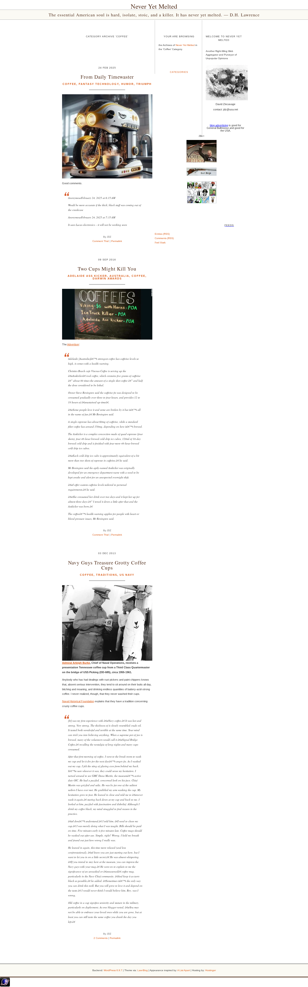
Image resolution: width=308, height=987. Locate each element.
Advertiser (73, 344)
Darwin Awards (107, 278)
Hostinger (210, 970)
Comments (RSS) (164, 238)
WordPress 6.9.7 (113, 970)
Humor (127, 83)
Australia (119, 275)
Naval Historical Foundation (78, 701)
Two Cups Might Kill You (107, 268)
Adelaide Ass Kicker (87, 275)
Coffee (69, 83)
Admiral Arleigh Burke (76, 662)
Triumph (144, 83)
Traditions (106, 574)
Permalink (116, 241)
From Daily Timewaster (107, 76)
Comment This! (100, 241)
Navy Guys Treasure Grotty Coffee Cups (107, 565)
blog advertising (219, 125)
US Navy (127, 574)
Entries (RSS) (162, 234)
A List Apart (183, 970)
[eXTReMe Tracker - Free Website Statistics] (5, 985)
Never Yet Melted (154, 6)
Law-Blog (142, 970)
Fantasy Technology (99, 83)
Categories (179, 72)
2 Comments (101, 938)
